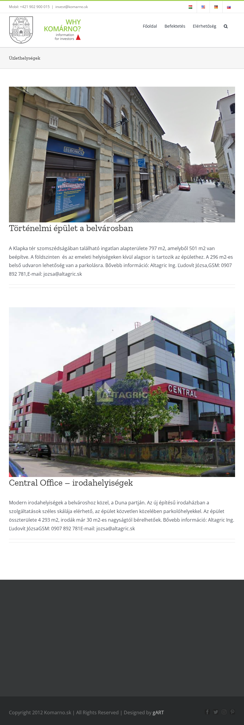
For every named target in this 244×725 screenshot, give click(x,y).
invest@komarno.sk (71, 6)
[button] (226, 25)
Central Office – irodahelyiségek (71, 482)
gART (158, 712)
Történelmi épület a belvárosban (71, 228)
